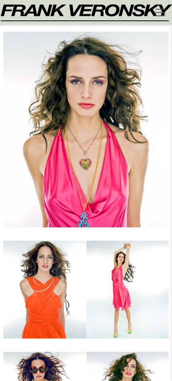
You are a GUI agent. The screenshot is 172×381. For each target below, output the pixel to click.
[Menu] (160, 12)
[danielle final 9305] (86, 134)
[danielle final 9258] (86, 294)
